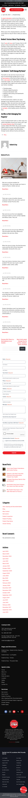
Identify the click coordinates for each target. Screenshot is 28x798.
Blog (5, 135)
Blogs (2, 682)
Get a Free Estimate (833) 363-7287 (14, 3)
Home (3, 670)
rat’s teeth (7, 80)
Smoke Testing (7, 523)
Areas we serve (5, 676)
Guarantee (23, 5)
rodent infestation (7, 18)
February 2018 (6, 605)
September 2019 (7, 595)
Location (3, 678)
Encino (3, 772)
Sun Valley (18, 758)
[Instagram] (9, 711)
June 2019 (5, 602)
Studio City (18, 765)
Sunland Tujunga (6, 777)
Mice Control (6, 511)
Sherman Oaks (5, 781)
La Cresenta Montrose (21, 777)
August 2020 (6, 573)
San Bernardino (5, 770)
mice (11, 43)
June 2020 (6, 576)
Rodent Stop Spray (8, 521)
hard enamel (5, 78)
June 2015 (5, 612)
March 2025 (6, 554)
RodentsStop (16, 15)
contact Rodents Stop (8, 124)
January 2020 (6, 585)
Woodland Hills (19, 772)
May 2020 (5, 578)
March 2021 (6, 563)
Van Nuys (18, 770)
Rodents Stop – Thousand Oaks (9, 661)
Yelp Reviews (11, 5)
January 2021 (6, 566)
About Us (3, 672)
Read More (5, 189)
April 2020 (5, 580)
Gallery (3, 680)
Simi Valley (4, 767)
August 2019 (6, 597)
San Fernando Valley (20, 781)
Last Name (5, 370)
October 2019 (6, 593)
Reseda (3, 774)
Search (22, 348)
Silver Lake (18, 774)
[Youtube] (14, 711)
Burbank (18, 767)
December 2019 (7, 588)
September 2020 (7, 571)
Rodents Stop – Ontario (7, 657)
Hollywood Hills (5, 779)
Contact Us (4, 684)
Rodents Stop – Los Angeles (8, 654)
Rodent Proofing (7, 519)
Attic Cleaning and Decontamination (12, 506)
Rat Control (6, 514)
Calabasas (18, 762)
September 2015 (7, 610)
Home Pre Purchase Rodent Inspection (11, 700)
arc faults (5, 108)
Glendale (18, 779)
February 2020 (7, 583)
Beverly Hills (19, 760)
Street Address (6, 394)
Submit (14, 453)
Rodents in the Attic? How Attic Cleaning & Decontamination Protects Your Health (15, 475)
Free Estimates (12, 742)
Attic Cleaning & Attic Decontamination (11, 698)
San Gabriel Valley (20, 784)
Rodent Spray (5, 704)
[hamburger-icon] (25, 10)
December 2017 (7, 607)
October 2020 (6, 568)
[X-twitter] (18, 711)
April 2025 (5, 551)
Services (3, 674)
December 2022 (7, 556)
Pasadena (4, 765)
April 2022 (5, 559)
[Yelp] (22, 711)
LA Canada (4, 786)
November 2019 (7, 590)
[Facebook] (5, 711)
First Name (5, 364)
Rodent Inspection (8, 516)
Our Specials (17, 5)
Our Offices (4, 5)
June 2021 (5, 561)
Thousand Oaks (5, 760)
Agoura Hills (4, 762)
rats (6, 43)
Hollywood (4, 784)
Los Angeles (4, 758)
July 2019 (5, 600)
